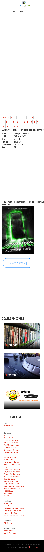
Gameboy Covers (10, 506)
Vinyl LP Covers (10, 533)
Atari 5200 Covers (11, 440)
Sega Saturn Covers (11, 484)
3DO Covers (8, 435)
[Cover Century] (24, 3)
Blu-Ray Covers (10, 425)
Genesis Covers (10, 455)
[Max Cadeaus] (22, 396)
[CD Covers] (22, 366)
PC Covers (8, 523)
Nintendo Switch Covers (13, 464)
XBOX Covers (9, 491)
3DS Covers (8, 503)
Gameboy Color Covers (13, 511)
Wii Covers (8, 493)
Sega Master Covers (11, 481)
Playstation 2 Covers (12, 469)
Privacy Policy (33, 547)
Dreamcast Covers (11, 450)
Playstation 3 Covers (12, 472)
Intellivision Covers (11, 457)
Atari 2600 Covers (11, 438)
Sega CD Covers (10, 479)
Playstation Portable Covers (14, 515)
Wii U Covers (9, 496)
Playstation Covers (11, 467)
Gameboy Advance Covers (14, 508)
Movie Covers (9, 428)
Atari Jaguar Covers (11, 445)
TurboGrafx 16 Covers (12, 488)
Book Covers (9, 531)
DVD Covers (12, 344)
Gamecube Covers (11, 452)
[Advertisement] (22, 38)
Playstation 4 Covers (12, 474)
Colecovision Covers (11, 447)
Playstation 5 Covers (12, 476)
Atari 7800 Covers (11, 443)
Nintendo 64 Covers (11, 462)
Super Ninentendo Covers (14, 486)
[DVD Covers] (22, 336)
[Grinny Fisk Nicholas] (18, 263)
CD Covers (11, 374)
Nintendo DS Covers (11, 513)
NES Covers (8, 459)
